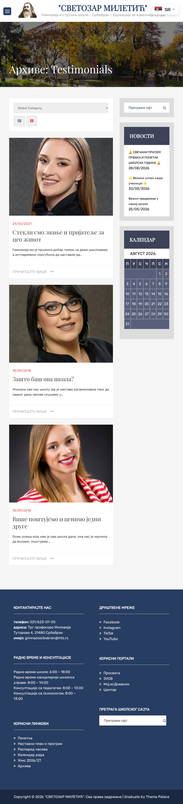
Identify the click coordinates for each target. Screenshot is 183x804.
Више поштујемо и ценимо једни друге (56, 522)
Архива (24, 766)
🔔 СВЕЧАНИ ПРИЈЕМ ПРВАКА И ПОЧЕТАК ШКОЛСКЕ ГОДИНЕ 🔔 (145, 157)
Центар (110, 690)
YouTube (111, 639)
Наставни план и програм (40, 744)
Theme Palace (157, 797)
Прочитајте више (29, 272)
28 (153, 314)
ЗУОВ (108, 678)
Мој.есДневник (116, 684)
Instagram (112, 628)
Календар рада (31, 755)
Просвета (112, 673)
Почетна (25, 738)
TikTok (108, 633)
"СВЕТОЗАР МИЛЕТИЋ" (102, 7)
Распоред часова (33, 749)
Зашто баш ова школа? (43, 379)
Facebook (112, 622)
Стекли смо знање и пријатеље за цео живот (58, 235)
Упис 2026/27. (30, 760)
